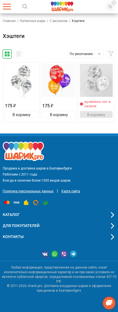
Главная (9, 21)
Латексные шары (33, 21)
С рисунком (59, 21)
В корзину (21, 115)
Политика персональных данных (28, 191)
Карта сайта (70, 191)
